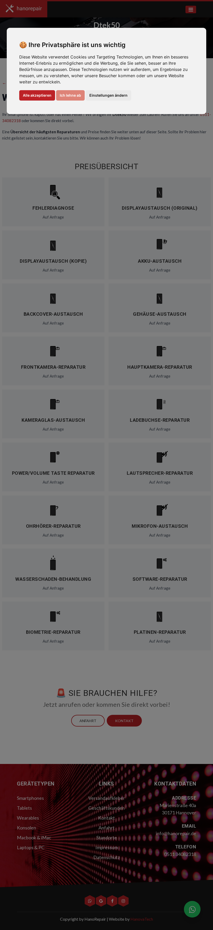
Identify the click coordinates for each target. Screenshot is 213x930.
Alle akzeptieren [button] (37, 95)
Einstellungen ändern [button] (108, 95)
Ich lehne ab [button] (70, 95)
